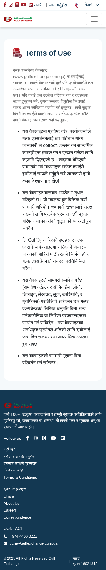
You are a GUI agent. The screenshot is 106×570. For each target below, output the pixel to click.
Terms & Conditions (20, 477)
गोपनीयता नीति (13, 470)
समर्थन (39, 5)
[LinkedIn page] (63, 438)
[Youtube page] (53, 438)
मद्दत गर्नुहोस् (58, 5)
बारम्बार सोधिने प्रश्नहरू (20, 463)
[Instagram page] (36, 438)
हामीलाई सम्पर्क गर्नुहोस (19, 457)
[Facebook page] (27, 438)
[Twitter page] (44, 438)
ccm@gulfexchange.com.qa (33, 543)
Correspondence (17, 517)
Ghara (9, 496)
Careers (10, 510)
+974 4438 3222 (23, 536)
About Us (11, 503)
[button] (87, 5)
